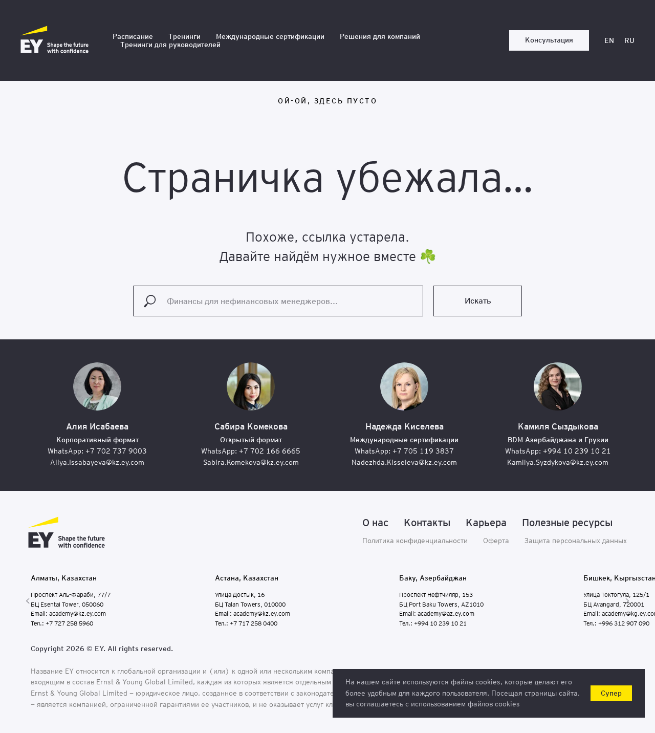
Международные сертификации (270, 36)
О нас (375, 522)
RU (629, 40)
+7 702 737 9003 (116, 451)
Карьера (486, 522)
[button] (549, 40)
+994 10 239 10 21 (577, 451)
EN (609, 40)
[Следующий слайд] (627, 601)
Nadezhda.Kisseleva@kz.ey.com (404, 462)
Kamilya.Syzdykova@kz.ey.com (557, 462)
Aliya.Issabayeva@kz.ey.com (97, 462)
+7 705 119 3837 (423, 451)
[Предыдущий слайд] (28, 601)
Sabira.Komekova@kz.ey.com (251, 462)
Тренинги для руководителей (170, 44)
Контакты (427, 522)
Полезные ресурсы (567, 522)
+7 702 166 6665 (269, 451)
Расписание (133, 36)
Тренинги (184, 36)
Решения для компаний (380, 36)
